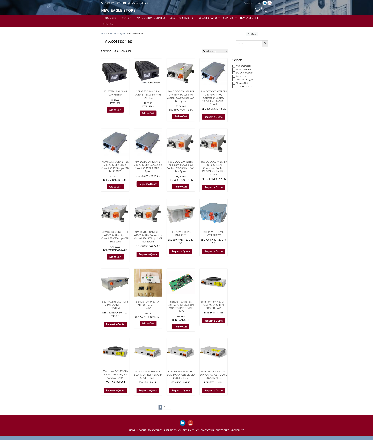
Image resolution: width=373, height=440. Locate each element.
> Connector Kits (244, 86)
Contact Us (207, 430)
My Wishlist (237, 430)
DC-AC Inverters (243, 69)
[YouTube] (190, 423)
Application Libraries (151, 17)
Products (109, 17)
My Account (155, 430)
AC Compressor (243, 65)
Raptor (126, 17)
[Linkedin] (265, 3)
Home (104, 33)
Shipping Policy (172, 430)
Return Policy (191, 430)
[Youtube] (270, 3)
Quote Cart (222, 430)
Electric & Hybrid (181, 17)
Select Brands (208, 17)
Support (229, 17)
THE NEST (109, 23)
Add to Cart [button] (115, 110)
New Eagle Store (118, 10)
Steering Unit (242, 83)
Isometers (241, 76)
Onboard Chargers (244, 79)
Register (248, 2)
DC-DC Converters (245, 72)
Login (258, 2)
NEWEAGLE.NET (249, 17)
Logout (141, 430)
